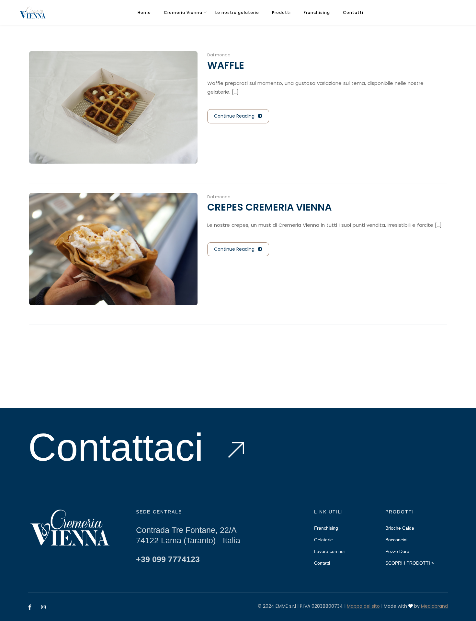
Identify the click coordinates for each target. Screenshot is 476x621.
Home (144, 12)
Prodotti (281, 12)
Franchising (317, 12)
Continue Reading (234, 116)
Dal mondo (219, 55)
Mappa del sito (363, 606)
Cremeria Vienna (183, 12)
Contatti (353, 12)
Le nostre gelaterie (237, 12)
